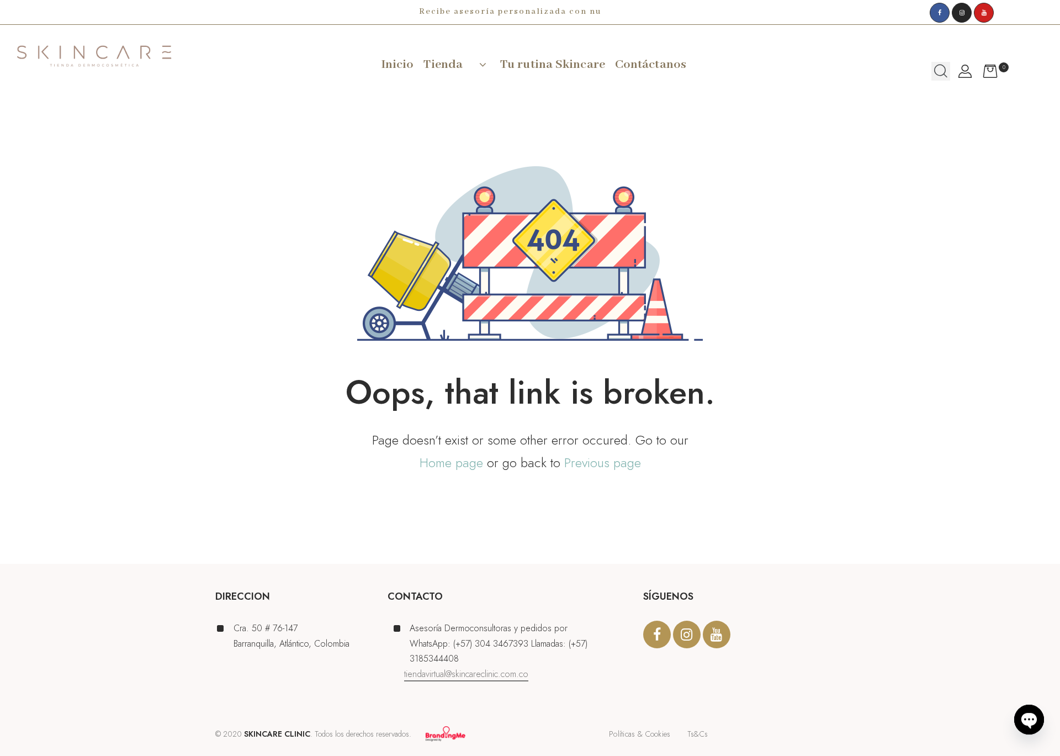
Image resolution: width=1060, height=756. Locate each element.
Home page (451, 462)
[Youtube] (984, 13)
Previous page (602, 462)
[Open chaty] (1029, 726)
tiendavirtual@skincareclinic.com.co (466, 674)
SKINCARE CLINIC (277, 733)
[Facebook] (940, 13)
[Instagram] (962, 13)
